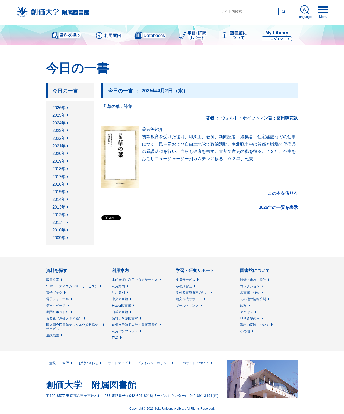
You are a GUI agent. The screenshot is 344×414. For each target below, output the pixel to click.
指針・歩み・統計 (253, 280)
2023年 (59, 130)
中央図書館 (120, 299)
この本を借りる (283, 193)
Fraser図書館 (121, 305)
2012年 (59, 214)
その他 (245, 331)
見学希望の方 (250, 318)
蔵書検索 (52, 280)
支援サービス (185, 280)
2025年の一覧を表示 (278, 207)
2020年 (59, 153)
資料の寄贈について (254, 325)
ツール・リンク (187, 305)
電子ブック (54, 292)
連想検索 (52, 335)
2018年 (59, 168)
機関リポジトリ (57, 312)
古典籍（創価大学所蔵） (64, 318)
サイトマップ (117, 363)
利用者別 (118, 292)
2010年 (59, 230)
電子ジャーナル (57, 299)
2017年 (59, 176)
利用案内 (118, 286)
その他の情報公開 (253, 299)
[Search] (285, 11)
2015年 (59, 191)
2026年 (59, 107)
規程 (243, 305)
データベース (56, 305)
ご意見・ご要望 (57, 363)
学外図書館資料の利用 (192, 292)
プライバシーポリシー (153, 363)
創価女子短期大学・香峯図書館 (135, 325)
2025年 (59, 115)
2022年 (59, 138)
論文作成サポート (189, 299)
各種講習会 (184, 286)
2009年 (59, 237)
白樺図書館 (120, 312)
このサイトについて (194, 363)
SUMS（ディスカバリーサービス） (72, 286)
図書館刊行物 (250, 292)
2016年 (59, 184)
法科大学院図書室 (125, 318)
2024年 (59, 123)
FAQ (115, 338)
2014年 (59, 199)
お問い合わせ (88, 363)
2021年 (59, 146)
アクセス (246, 312)
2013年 (59, 207)
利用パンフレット (125, 331)
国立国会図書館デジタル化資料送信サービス (72, 327)
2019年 (59, 161)
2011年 (58, 222)
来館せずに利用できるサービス (135, 280)
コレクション (250, 286)
